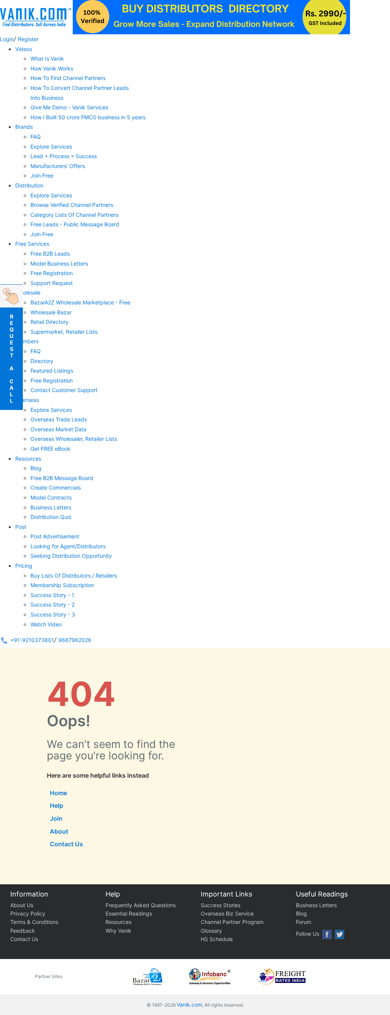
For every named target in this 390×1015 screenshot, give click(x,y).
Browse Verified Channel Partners (71, 205)
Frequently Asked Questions (140, 905)
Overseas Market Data (58, 429)
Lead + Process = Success (63, 156)
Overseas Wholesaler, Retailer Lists (73, 438)
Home (58, 793)
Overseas (27, 400)
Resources (28, 458)
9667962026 (74, 640)
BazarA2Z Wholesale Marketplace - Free (80, 302)
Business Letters (50, 507)
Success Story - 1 (52, 595)
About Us (21, 905)
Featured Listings (51, 370)
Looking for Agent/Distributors (67, 546)
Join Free (41, 175)
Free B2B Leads (50, 253)
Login (7, 39)
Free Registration (51, 273)
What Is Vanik (47, 58)
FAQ (35, 136)
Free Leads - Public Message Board (74, 224)
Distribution (29, 185)
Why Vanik (118, 930)
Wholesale (27, 292)
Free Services (32, 243)
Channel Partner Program (232, 922)
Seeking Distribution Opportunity (71, 555)
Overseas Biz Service (227, 913)
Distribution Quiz (51, 517)
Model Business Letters (59, 263)
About (59, 831)
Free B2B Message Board (61, 478)
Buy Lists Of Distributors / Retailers (73, 575)
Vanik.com (189, 1004)
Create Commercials (55, 487)
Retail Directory (49, 322)
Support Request (51, 283)
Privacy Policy (27, 913)
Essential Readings (128, 913)
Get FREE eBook (50, 448)
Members (26, 341)
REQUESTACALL (12, 358)
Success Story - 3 (52, 614)
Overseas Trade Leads (58, 419)
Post (20, 527)
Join (56, 818)
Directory (41, 361)
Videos (23, 49)
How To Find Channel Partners (67, 78)
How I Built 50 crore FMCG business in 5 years (87, 117)
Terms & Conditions (34, 922)
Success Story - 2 (52, 604)
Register (28, 39)
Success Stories (220, 905)
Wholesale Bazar (51, 312)
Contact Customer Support (64, 390)
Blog (36, 468)
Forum (303, 922)
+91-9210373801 (32, 640)
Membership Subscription (62, 585)
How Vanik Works (51, 68)
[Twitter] (339, 934)
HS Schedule (217, 939)
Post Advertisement (54, 536)
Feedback (22, 930)
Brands (24, 126)
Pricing (23, 565)
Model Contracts (51, 497)
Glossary (211, 930)
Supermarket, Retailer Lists (64, 331)
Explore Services (51, 146)
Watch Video (46, 624)
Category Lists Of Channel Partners (74, 214)
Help (56, 805)
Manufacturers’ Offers (57, 166)
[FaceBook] (327, 934)
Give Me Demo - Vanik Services (69, 107)
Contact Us (66, 844)
